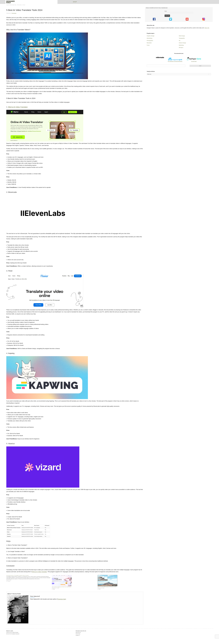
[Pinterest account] (187, 19)
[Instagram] (203, 19)
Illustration (149, 42)
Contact (23, 4)
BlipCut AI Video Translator (18, 107)
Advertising (149, 38)
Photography (150, 40)
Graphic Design (150, 35)
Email (166, 11)
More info (207, 27)
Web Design (182, 35)
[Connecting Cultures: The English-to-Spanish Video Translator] (29, 578)
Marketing (181, 45)
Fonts (148, 45)
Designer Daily (62, 599)
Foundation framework (15, 633)
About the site (78, 632)
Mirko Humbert (15, 632)
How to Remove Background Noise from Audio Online (61, 586)
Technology (14, 13)
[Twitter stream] (170, 19)
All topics (181, 47)
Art (179, 40)
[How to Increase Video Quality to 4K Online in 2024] (120, 580)
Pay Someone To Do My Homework (175, 61)
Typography (182, 38)
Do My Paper (194, 61)
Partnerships (19, 4)
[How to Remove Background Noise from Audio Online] (74, 580)
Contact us (78, 635)
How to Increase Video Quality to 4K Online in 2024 (107, 586)
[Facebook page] (154, 19)
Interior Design (182, 42)
